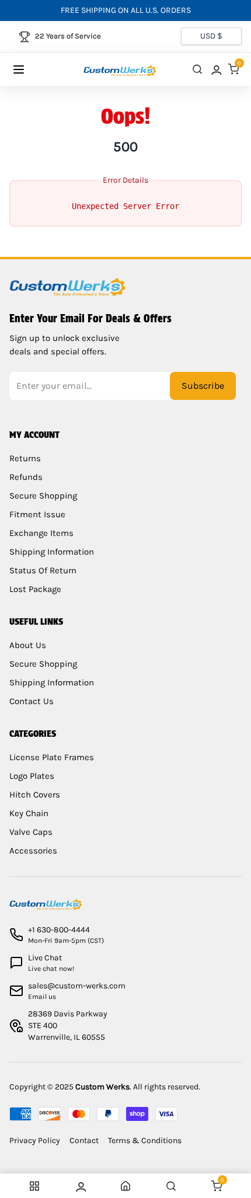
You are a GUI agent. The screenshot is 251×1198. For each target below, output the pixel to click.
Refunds (26, 477)
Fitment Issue (37, 514)
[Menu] (30, 69)
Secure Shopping (43, 495)
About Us (27, 645)
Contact (84, 1140)
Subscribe (203, 385)
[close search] (197, 69)
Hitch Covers (34, 794)
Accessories (33, 850)
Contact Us (31, 701)
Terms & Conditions (145, 1140)
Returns (25, 458)
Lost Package (35, 589)
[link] (215, 69)
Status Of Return (42, 570)
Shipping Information (51, 551)
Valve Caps (31, 832)
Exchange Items (41, 533)
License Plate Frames (51, 757)
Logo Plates (31, 776)
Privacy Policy (34, 1140)
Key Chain (28, 813)
